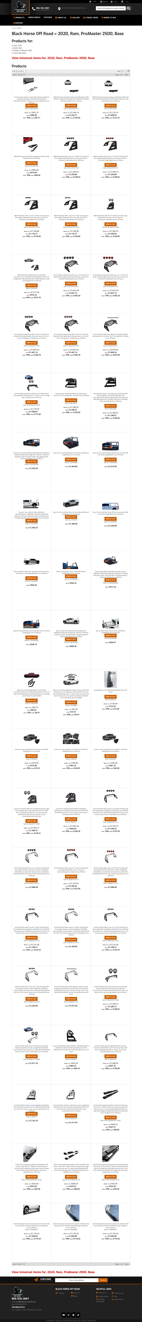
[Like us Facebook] (64, 1315)
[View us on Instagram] (68, 1315)
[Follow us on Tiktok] (78, 1315)
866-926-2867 (20, 1298)
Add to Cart (31, 821)
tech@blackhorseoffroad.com (26, 1302)
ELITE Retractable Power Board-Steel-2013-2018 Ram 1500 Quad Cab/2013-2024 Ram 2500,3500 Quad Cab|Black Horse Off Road (110, 1225)
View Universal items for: (53, 1272)
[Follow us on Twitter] (73, 1315)
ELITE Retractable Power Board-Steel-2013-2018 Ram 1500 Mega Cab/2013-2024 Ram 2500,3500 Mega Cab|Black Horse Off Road (71, 1225)
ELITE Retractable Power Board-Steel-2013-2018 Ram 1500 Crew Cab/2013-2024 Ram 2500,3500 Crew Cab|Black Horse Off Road (31, 1225)
